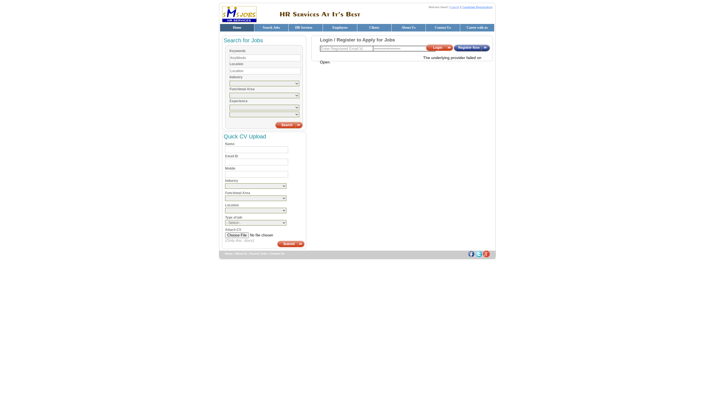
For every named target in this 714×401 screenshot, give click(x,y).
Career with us (477, 28)
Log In (455, 7)
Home (237, 28)
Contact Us (443, 28)
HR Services (303, 28)
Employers (340, 28)
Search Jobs (271, 28)
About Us (409, 28)
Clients (374, 28)
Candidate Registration (477, 7)
